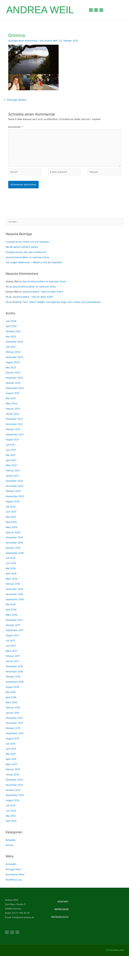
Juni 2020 (11, 511)
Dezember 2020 (14, 481)
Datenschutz (60, 917)
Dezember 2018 (14, 589)
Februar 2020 (13, 532)
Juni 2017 (11, 645)
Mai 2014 (11, 816)
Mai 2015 (10, 754)
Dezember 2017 (14, 620)
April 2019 (11, 573)
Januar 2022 (12, 414)
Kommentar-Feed (15, 874)
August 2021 (12, 439)
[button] (80, 10)
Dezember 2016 (14, 666)
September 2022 (15, 388)
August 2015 (12, 738)
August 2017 (12, 635)
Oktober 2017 (13, 625)
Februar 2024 (13, 352)
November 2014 (14, 785)
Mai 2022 (11, 398)
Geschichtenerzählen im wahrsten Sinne (27, 257)
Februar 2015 (13, 769)
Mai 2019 (11, 568)
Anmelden (11, 864)
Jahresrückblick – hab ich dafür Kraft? (43, 291)
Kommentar (15, 127)
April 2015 (11, 759)
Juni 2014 (11, 810)
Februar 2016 (13, 707)
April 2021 (11, 460)
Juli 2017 (10, 640)
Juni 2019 (11, 563)
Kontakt (63, 901)
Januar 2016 (12, 712)
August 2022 (12, 393)
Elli (7, 286)
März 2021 (11, 465)
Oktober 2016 (13, 676)
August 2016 (12, 687)
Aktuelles (10, 840)
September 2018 (15, 599)
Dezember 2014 (14, 779)
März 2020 (11, 527)
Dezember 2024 (14, 341)
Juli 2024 (11, 346)
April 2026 (11, 326)
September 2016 (15, 681)
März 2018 (11, 614)
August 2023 (13, 362)
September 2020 (15, 496)
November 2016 (14, 671)
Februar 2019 (13, 583)
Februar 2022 (13, 408)
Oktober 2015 (13, 728)
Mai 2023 (11, 367)
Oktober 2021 (13, 429)
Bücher (9, 845)
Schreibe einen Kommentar (22, 40)
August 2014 (12, 800)
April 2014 (11, 821)
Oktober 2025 (13, 331)
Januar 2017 (12, 661)
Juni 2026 (11, 321)
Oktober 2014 (13, 790)
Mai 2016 (11, 692)
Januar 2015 (12, 774)
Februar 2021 (13, 470)
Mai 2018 (10, 604)
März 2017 (11, 651)
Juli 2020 (11, 506)
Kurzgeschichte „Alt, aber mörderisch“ (26, 252)
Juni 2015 (11, 748)
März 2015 (11, 764)
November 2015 (14, 723)
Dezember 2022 (14, 377)
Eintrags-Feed (13, 869)
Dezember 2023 (14, 357)
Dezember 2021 (14, 419)
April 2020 (11, 522)
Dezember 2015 (14, 718)
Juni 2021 (11, 450)
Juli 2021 (10, 444)
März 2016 (11, 702)
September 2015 (15, 733)
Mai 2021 (10, 455)
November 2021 (14, 424)
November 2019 (14, 542)
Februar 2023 (13, 372)
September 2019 (15, 553)
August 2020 (13, 501)
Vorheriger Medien (15, 99)
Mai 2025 (11, 336)
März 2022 (11, 403)
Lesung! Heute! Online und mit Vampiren (27, 241)
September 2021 (15, 434)
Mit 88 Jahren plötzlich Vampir (22, 247)
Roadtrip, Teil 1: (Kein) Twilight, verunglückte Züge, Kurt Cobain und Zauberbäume (56, 302)
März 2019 (11, 578)
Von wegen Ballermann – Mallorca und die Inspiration (34, 262)
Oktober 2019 (13, 547)
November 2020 (14, 486)
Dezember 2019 (14, 537)
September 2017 (15, 630)
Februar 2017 (13, 656)
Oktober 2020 (13, 491)
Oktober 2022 (13, 383)
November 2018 (14, 594)
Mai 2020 (11, 517)
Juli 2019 (10, 558)
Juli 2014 (10, 805)
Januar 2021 (12, 475)
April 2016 (11, 697)
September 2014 (15, 795)
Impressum (61, 909)
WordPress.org (14, 879)
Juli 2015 (10, 743)
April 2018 (11, 609)
